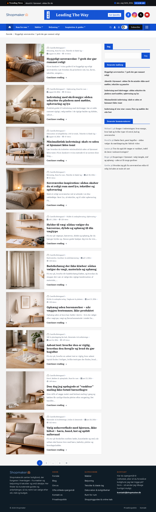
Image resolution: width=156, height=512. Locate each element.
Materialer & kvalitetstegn (78, 337)
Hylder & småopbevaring (76, 216)
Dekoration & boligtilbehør (57, 134)
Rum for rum (21, 27)
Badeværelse (51, 258)
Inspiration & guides (74, 27)
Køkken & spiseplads (60, 378)
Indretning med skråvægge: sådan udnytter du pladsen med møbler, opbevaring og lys (70, 100)
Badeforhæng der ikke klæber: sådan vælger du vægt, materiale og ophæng (72, 267)
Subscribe (135, 27)
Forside (9, 34)
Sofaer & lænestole (75, 419)
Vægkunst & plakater (75, 299)
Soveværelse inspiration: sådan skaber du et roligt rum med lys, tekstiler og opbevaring (72, 186)
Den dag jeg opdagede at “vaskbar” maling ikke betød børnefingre (70, 388)
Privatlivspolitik (59, 499)
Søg (109, 46)
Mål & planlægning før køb (57, 337)
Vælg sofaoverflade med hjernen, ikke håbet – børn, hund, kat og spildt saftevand (72, 431)
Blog (54, 480)
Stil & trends (73, 134)
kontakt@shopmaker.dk (129, 492)
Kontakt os (57, 495)
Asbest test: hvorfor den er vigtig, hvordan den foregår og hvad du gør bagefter (70, 348)
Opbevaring (71, 89)
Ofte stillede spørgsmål (63, 490)
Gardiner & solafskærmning (68, 258)
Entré (49, 378)
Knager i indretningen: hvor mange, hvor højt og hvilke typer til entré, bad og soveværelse (125, 131)
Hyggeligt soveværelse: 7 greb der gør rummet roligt (37, 34)
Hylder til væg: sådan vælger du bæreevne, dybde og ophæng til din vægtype (70, 228)
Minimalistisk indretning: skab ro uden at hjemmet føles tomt (73, 143)
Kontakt (143, 508)
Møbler (38, 27)
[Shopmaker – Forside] (29, 472)
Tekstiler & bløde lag (74, 51)
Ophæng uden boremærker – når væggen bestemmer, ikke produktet (70, 308)
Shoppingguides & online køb (98, 499)
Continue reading (56, 77)
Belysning (53, 27)
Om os (55, 485)
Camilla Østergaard (57, 48)
